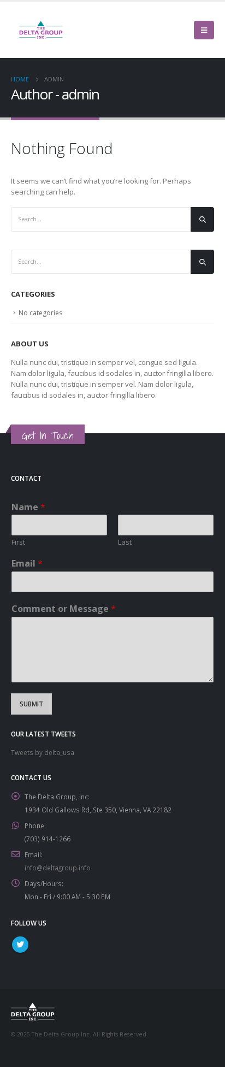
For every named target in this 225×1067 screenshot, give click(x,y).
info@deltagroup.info (58, 867)
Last (125, 542)
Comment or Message (63, 609)
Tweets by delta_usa (42, 752)
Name (28, 507)
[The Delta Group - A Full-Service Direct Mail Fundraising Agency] (41, 30)
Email (27, 563)
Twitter (20, 944)
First (18, 542)
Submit (31, 703)
